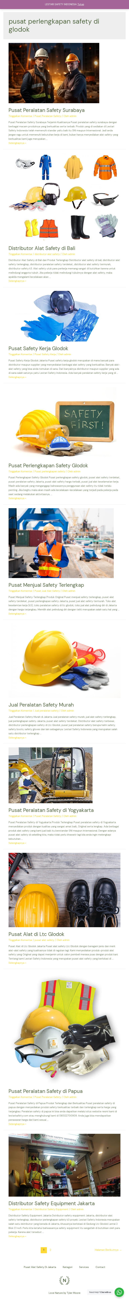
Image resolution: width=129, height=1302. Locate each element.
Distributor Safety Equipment (51, 1209)
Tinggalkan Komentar (20, 116)
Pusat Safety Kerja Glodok (38, 348)
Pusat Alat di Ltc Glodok (36, 934)
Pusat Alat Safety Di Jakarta (40, 1267)
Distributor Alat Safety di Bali (42, 248)
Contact (100, 1267)
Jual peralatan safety (47, 710)
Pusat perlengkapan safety (50, 471)
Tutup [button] (80, 4)
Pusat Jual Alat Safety (47, 591)
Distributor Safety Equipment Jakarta (52, 1203)
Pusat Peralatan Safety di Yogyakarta (51, 810)
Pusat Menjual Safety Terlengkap (46, 585)
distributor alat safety (47, 254)
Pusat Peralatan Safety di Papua (46, 1091)
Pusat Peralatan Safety (48, 116)
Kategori (67, 1267)
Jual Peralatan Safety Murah (41, 705)
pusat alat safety (44, 940)
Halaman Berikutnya (108, 1250)
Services (84, 1267)
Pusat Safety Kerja (45, 354)
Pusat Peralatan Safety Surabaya (47, 110)
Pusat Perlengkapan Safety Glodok (48, 465)
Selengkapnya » (17, 143)
